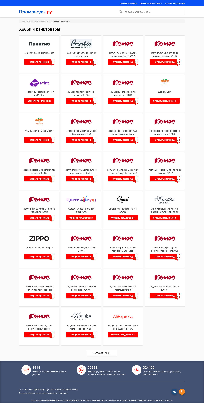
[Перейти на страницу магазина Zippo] (39, 242)
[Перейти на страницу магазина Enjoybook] (123, 203)
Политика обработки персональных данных (38, 393)
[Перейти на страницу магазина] (164, 86)
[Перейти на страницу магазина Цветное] (81, 203)
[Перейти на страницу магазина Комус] (123, 47)
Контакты (63, 393)
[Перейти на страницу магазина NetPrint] (39, 86)
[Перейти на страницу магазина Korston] (81, 320)
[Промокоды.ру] (35, 12)
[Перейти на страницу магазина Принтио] (39, 47)
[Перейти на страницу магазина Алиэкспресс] (123, 320)
